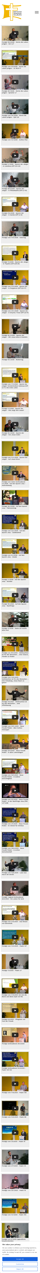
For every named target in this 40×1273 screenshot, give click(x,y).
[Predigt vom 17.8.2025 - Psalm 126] (15, 1083)
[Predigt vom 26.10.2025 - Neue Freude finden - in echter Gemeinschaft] (15, 839)
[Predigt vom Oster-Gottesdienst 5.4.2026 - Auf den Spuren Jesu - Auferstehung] (15, 473)
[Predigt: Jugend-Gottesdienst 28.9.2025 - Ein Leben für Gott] (15, 888)
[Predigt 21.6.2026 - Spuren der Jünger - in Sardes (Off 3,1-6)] (15, 204)
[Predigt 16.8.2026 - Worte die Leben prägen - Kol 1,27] (15, 33)
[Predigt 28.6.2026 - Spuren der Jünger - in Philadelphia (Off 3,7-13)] (15, 179)
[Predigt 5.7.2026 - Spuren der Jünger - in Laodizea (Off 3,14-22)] (15, 155)
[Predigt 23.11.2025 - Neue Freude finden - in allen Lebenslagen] (15, 741)
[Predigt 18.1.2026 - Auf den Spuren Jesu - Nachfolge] (15, 595)
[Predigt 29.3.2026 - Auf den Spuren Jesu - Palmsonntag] (15, 497)
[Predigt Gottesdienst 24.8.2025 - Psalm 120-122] (15, 1059)
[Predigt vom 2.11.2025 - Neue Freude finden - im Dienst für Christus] (15, 815)
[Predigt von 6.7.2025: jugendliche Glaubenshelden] (15, 1230)
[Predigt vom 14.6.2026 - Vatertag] (15, 228)
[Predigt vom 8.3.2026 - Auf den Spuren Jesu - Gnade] (15, 546)
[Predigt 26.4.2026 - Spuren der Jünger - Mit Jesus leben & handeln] (15, 326)
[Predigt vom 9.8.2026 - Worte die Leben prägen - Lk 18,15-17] (15, 57)
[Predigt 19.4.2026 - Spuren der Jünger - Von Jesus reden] (15, 424)
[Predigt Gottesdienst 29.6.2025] (15, 1035)
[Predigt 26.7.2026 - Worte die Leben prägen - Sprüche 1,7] (15, 82)
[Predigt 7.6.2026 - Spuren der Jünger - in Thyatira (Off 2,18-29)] (15, 253)
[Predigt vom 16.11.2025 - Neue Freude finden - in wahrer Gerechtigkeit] (15, 766)
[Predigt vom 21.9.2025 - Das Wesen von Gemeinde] (15, 912)
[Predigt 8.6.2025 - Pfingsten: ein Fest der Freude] (15, 1010)
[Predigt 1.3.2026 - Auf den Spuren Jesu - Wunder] (15, 570)
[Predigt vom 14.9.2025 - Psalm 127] (15, 937)
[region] (20, 1257)
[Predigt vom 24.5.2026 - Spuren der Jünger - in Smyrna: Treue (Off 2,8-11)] (15, 302)
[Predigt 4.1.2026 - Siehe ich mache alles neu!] (15, 619)
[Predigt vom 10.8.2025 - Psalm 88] (15, 1108)
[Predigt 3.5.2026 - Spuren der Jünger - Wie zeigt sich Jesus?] (15, 399)
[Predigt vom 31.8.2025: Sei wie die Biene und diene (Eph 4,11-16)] (15, 986)
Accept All (20, 1259)
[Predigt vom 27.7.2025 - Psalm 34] (15, 1157)
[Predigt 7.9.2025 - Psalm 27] (15, 961)
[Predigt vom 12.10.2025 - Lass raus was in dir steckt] (15, 864)
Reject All (20, 1269)
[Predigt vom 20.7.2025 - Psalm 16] (15, 1181)
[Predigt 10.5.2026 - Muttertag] (15, 351)
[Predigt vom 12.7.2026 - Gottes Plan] (15, 131)
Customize (20, 1264)
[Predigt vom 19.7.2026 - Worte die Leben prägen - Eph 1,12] (15, 106)
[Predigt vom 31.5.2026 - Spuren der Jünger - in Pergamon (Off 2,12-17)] (15, 277)
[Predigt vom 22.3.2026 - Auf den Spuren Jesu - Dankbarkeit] (15, 522)
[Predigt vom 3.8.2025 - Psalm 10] (15, 1132)
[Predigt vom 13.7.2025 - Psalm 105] (15, 1206)
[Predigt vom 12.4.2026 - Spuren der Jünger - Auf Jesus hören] (15, 448)
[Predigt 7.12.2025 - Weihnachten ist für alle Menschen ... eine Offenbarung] (15, 693)
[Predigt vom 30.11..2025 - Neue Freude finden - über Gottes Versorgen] (15, 717)
